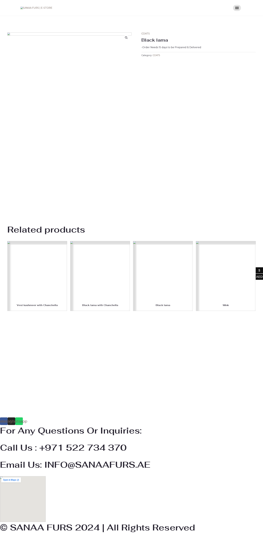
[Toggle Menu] (237, 8)
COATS (145, 33)
